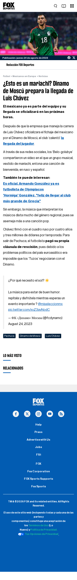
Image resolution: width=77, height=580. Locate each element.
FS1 (38, 454)
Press (38, 432)
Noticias (43, 76)
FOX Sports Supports (38, 478)
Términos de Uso (38, 525)
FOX (38, 463)
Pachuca (9, 336)
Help (38, 424)
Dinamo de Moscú (30, 336)
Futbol (6, 76)
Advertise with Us (38, 439)
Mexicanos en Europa (24, 76)
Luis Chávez (53, 336)
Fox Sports (38, 486)
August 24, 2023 (20, 324)
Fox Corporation (38, 471)
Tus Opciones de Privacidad (41, 534)
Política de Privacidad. (43, 530)
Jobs (38, 447)
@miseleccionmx (50, 304)
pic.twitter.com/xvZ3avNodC (29, 309)
